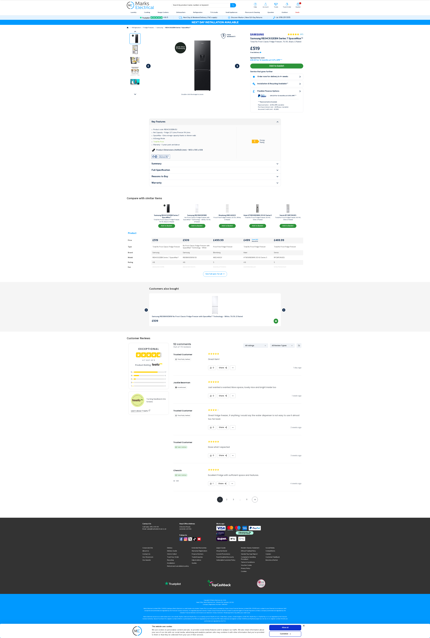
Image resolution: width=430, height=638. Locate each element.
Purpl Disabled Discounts (225, 565)
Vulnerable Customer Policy (225, 568)
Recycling (170, 568)
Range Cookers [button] (163, 12)
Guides (194, 571)
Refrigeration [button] (197, 12)
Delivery (169, 556)
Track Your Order (173, 565)
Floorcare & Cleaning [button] (252, 12)
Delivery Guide (172, 559)
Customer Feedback (273, 565)
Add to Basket (166, 226)
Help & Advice (196, 568)
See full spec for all (213, 274)
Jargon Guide (220, 556)
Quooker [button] (271, 12)
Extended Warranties (199, 556)
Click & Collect (172, 562)
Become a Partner (272, 568)
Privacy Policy (245, 576)
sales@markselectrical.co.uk (156, 537)
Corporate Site (147, 556)
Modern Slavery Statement (250, 556)
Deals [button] (297, 12)
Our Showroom (147, 565)
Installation (171, 571)
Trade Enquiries (197, 565)
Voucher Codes (246, 573)
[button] (135, 94)
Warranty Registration (199, 559)
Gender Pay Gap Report (249, 562)
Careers (268, 562)
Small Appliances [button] (231, 12)
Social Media (270, 556)
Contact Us (146, 562)
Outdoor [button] (285, 12)
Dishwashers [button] (180, 12)
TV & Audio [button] (214, 12)
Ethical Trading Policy (248, 559)
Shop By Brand (221, 559)
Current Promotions (223, 562)
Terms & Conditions (248, 570)
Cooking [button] (147, 12)
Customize (284, 634)
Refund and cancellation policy (178, 574)
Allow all (285, 627)
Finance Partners (197, 562)
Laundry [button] (133, 12)
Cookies (244, 579)
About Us (145, 559)
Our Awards (146, 568)
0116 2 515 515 (154, 535)
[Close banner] (304, 625)
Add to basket (276, 66)
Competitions (270, 559)
